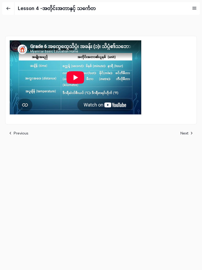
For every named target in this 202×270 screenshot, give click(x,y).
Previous (21, 133)
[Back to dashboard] (8, 8)
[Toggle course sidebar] (194, 8)
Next (184, 133)
